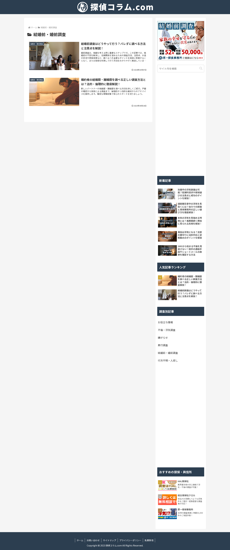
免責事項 (149, 540)
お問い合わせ (93, 540)
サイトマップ (109, 540)
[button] (201, 68)
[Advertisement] (180, 124)
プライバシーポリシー (130, 540)
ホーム (80, 540)
